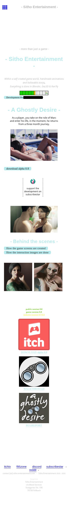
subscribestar (54, 466)
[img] (34, 29)
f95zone (21, 466)
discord (36, 466)
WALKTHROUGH (34, 388)
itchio (7, 466)
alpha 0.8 (34, 352)
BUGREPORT (34, 425)
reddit (32, 470)
